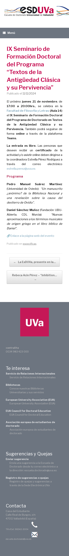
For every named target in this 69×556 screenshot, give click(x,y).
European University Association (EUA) (30, 399)
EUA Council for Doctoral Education (28, 410)
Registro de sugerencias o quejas (27, 477)
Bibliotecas (13, 384)
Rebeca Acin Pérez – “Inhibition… (34, 277)
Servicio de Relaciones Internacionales (30, 373)
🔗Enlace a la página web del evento (30, 236)
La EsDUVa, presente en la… (34, 262)
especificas (29, 243)
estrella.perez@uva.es (21, 168)
